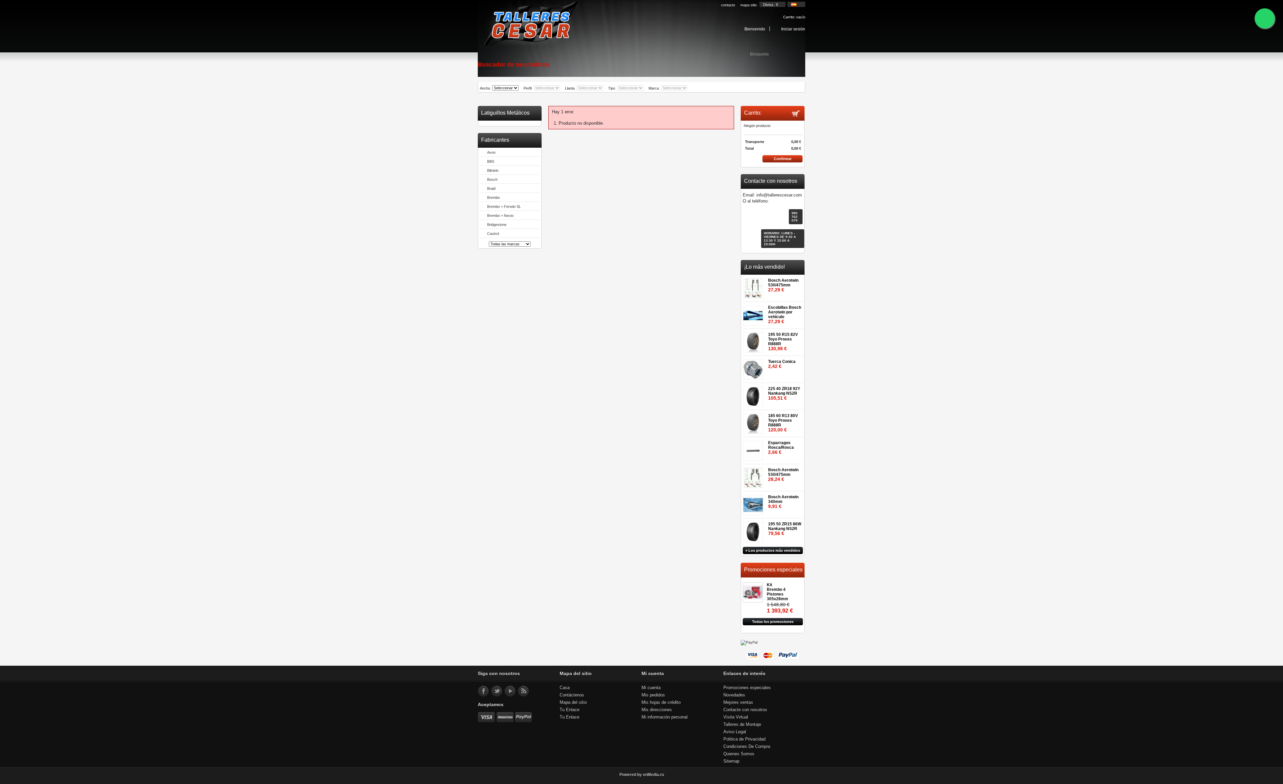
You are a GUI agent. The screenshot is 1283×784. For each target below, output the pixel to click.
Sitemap (731, 761)
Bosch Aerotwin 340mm (783, 502)
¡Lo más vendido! (764, 267)
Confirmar (783, 159)
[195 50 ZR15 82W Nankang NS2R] (754, 530)
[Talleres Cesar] (530, 24)
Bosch (492, 179)
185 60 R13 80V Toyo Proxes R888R (783, 422)
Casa (565, 687)
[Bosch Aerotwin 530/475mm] (754, 286)
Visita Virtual (735, 717)
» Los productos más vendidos (772, 550)
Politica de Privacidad (744, 739)
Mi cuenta (651, 687)
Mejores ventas (738, 702)
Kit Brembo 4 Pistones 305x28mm (777, 591)
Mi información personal (665, 717)
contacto (728, 5)
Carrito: (794, 17)
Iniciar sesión (793, 29)
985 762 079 (795, 216)
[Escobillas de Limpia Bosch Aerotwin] (754, 313)
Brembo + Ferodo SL (504, 207)
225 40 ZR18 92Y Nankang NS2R (784, 393)
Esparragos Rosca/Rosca (781, 447)
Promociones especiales (773, 569)
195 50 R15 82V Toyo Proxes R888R (783, 341)
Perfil (528, 88)
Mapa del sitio (573, 702)
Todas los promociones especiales (773, 622)
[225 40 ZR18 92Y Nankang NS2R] (754, 394)
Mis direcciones (657, 709)
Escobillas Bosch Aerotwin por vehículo (784, 314)
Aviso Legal (734, 731)
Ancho (485, 88)
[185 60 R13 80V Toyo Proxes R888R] (754, 421)
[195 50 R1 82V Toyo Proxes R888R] (754, 340)
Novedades (734, 694)
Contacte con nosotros (745, 709)
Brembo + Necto (500, 216)
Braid (491, 188)
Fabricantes (495, 140)
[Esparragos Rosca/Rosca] (754, 448)
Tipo (611, 88)
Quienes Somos (738, 753)
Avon (491, 152)
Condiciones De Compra (746, 746)
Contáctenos (572, 694)
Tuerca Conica (782, 364)
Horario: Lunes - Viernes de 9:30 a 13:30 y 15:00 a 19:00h (780, 238)
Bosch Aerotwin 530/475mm (783, 285)
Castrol (493, 234)
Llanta (570, 88)
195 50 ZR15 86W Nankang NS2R (784, 529)
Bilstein (492, 170)
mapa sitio (748, 5)
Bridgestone (497, 225)
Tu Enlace (569, 709)
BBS (490, 161)
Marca (654, 88)
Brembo (493, 197)
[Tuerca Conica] (754, 367)
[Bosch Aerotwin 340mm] (754, 503)
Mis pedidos (653, 694)
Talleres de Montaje (742, 724)
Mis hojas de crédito (661, 702)
